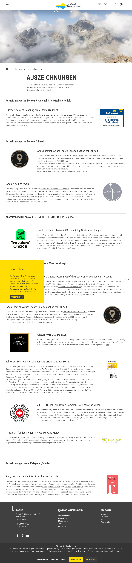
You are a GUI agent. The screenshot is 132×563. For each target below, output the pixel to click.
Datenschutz (105, 517)
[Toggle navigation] (7, 4)
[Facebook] (18, 536)
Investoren (62, 526)
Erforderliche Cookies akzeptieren (51, 559)
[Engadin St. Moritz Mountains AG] (66, 6)
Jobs (60, 524)
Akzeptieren (76, 559)
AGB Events (105, 522)
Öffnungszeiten (64, 516)
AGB (102, 519)
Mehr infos (90, 559)
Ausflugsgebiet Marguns (51, 487)
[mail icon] (99, 4)
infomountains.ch (23, 526)
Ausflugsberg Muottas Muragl (17, 489)
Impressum (105, 514)
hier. (107, 345)
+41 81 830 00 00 (22, 524)
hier (86, 171)
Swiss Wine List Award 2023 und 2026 (54, 189)
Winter (75, 11)
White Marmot (78, 156)
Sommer (60, 11)
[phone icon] (105, 4)
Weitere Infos (17, 297)
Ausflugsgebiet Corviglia (74, 487)
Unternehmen (63, 518)
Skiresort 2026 (22, 125)
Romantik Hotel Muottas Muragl (70, 287)
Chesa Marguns (93, 164)
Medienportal (63, 521)
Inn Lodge (119, 243)
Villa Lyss (36, 317)
